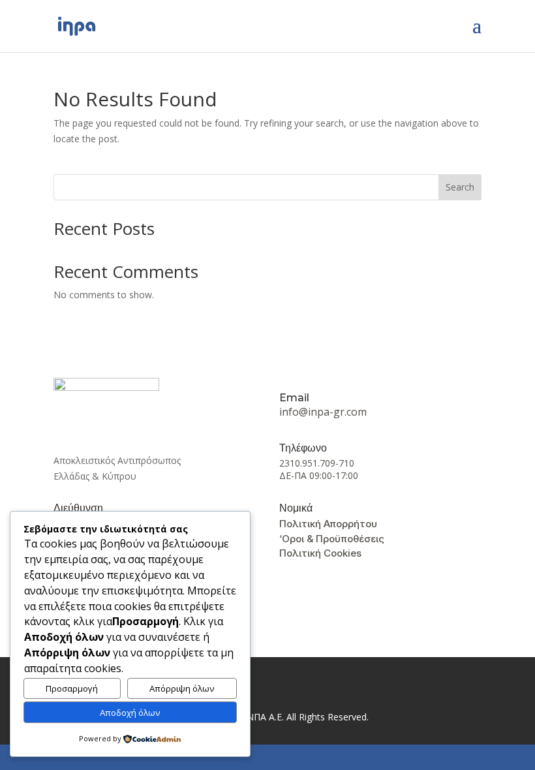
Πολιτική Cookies (320, 553)
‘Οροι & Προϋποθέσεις (331, 538)
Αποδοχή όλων (130, 712)
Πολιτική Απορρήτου (328, 523)
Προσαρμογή (72, 688)
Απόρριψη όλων (182, 688)
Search (460, 187)
